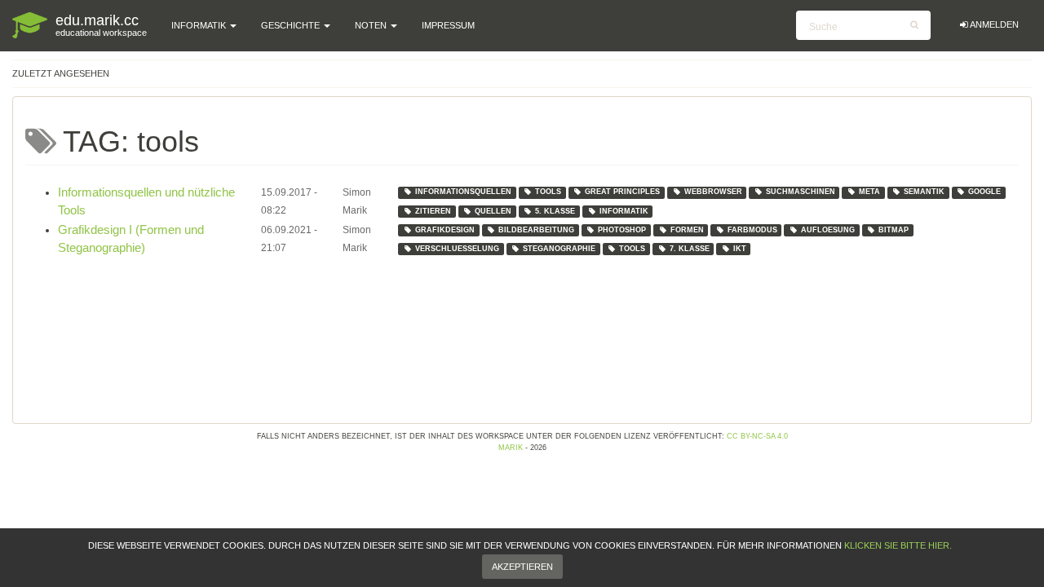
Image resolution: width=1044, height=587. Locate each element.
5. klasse (555, 211)
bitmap (893, 230)
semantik (924, 192)
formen (687, 230)
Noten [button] (372, 25)
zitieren (433, 211)
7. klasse (690, 249)
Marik (510, 448)
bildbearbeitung (536, 230)
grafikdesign (445, 230)
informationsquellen (463, 192)
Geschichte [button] (291, 25)
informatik (623, 211)
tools (548, 192)
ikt (739, 249)
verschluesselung (457, 249)
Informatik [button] (199, 25)
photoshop (622, 230)
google (984, 192)
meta (869, 192)
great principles (622, 192)
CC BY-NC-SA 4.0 (757, 436)
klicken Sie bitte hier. (898, 545)
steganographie (559, 249)
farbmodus (752, 230)
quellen (493, 211)
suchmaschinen (800, 192)
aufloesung (828, 230)
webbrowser (713, 192)
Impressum (448, 25)
